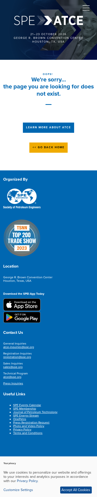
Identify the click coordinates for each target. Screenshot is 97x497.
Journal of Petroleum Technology (35, 412)
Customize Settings (18, 490)
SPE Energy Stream (26, 415)
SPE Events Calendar (27, 405)
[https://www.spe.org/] (22, 208)
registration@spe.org (17, 357)
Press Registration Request (31, 422)
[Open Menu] (86, 7)
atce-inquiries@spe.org (18, 347)
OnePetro (19, 419)
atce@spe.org (12, 377)
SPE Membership (24, 408)
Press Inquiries (13, 383)
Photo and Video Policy (28, 426)
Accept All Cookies (75, 490)
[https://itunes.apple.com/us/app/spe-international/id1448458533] (22, 310)
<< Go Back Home (48, 147)
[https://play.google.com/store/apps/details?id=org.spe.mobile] (22, 322)
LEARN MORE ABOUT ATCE (48, 127)
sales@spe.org (13, 367)
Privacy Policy (22, 429)
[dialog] (48, 476)
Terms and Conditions (28, 433)
